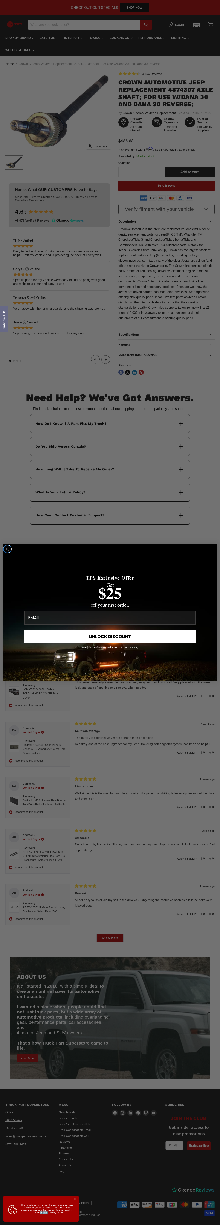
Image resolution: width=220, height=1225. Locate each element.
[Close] (75, 1199)
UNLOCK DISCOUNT (110, 637)
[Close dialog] (7, 549)
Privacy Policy (56, 1212)
